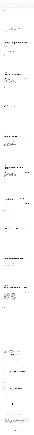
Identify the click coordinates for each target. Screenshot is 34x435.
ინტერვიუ (7, 50)
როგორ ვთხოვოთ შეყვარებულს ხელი (15, 354)
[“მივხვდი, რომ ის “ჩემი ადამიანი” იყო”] (17, 126)
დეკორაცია (8, 49)
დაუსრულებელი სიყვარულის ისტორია (12, 28)
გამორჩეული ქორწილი (12, 79)
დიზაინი (12, 294)
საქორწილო (13, 422)
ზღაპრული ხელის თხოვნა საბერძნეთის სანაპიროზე (9, 350)
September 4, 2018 (11, 372)
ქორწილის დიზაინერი (7, 298)
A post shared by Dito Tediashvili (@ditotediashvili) (10, 414)
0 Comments (16, 107)
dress (4, 79)
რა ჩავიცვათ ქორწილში (25, 421)
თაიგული (13, 49)
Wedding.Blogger (6, 107)
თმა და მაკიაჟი (7, 295)
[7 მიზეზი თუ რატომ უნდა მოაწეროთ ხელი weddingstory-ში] (17, 276)
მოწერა (9, 296)
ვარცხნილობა (10, 49)
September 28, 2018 (11, 355)
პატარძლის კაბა (21, 421)
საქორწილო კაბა (17, 422)
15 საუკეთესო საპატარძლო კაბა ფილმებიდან (16, 388)
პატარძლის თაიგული (16, 421)
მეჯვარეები (7, 51)
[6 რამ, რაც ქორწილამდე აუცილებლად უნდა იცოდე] (6, 367)
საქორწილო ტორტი (12, 265)
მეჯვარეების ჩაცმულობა (10, 51)
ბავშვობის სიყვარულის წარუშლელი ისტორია (13, 258)
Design (9, 418)
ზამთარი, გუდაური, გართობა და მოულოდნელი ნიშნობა (17, 371)
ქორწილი (15, 176)
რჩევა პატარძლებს (9, 422)
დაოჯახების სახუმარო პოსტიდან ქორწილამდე (14, 74)
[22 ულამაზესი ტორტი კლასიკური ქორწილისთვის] (6, 362)
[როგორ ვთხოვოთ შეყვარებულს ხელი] (6, 356)
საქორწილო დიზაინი (9, 297)
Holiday (13, 418)
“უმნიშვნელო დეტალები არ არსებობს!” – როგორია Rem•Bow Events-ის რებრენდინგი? (14, 351)
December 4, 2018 (10, 200)
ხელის (7, 299)
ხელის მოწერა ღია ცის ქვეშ (11, 299)
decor (6, 418)
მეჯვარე (5, 51)
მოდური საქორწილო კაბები (10, 52)
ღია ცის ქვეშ (11, 298)
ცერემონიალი (5, 299)
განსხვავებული (6, 285)
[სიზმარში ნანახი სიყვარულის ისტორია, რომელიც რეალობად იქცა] (17, 156)
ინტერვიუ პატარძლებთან (10, 50)
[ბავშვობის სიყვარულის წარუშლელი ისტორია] (17, 248)
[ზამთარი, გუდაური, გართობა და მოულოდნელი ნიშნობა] (6, 373)
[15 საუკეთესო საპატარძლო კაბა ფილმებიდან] (6, 390)
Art (4, 418)
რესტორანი (5, 422)
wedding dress (8, 79)
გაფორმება (5, 49)
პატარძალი (11, 145)
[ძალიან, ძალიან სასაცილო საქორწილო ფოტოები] (6, 379)
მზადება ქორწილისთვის (13, 82)
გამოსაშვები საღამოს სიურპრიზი (11, 105)
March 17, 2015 (11, 389)
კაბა (13, 50)
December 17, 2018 (10, 107)
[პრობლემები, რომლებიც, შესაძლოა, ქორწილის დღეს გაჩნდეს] (6, 384)
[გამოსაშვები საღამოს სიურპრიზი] (17, 95)
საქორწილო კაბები (21, 422)
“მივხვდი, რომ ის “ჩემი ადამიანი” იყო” (12, 136)
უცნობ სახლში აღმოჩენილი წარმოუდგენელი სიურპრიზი (16, 228)
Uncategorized (6, 40)
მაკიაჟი (15, 50)
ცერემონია (13, 298)
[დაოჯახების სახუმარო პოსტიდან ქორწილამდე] (17, 63)
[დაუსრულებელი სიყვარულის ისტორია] (17, 18)
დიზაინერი (10, 294)
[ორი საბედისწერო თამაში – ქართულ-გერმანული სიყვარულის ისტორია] (17, 187)
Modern (16, 418)
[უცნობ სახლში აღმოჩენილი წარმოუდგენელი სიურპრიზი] (17, 218)
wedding (6, 79)
